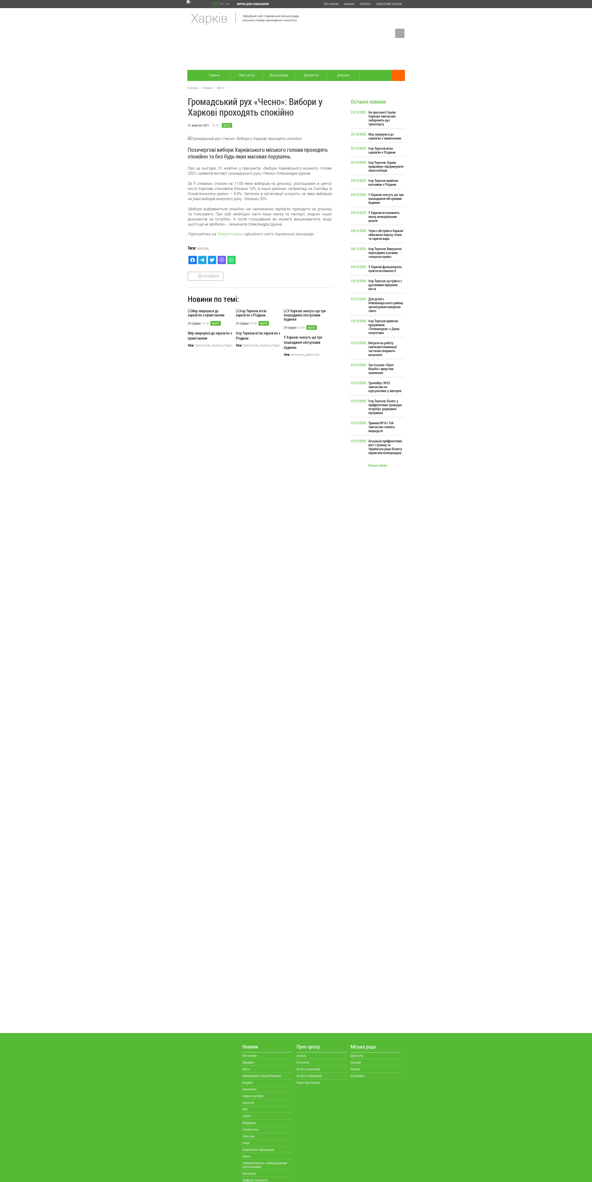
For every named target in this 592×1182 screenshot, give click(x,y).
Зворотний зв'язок (389, 4)
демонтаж (312, 354)
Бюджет (247, 1082)
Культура (248, 1136)
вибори (202, 248)
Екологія (248, 1102)
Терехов (216, 345)
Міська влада (279, 75)
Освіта (246, 1116)
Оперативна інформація (258, 1149)
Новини (214, 75)
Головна (192, 88)
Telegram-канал (230, 233)
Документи (311, 75)
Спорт (246, 1143)
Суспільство (250, 1129)
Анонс (246, 1156)
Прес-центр (247, 75)
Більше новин (377, 465)
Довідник (343, 75)
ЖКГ (245, 1109)
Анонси (349, 4)
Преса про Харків (308, 1082)
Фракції (356, 1062)
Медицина (249, 1122)
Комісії (355, 1069)
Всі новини (249, 1055)
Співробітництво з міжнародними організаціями (264, 1165)
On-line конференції (309, 1076)
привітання (202, 345)
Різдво (227, 345)
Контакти (302, 1062)
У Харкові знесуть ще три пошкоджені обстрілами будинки (303, 342)
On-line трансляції (308, 1069)
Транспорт (249, 1173)
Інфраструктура (253, 1096)
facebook (399, 33)
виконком (297, 354)
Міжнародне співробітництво (261, 1076)
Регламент (358, 1076)
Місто (220, 88)
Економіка (249, 1089)
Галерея (365, 4)
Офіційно (248, 1062)
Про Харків (331, 4)
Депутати (357, 1055)
